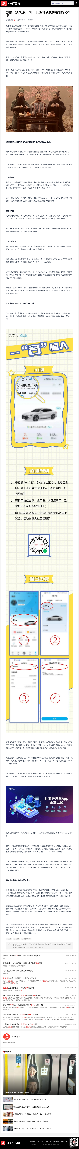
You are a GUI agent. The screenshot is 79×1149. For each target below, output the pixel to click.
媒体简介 (33, 1141)
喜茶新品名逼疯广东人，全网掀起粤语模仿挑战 (30, 1100)
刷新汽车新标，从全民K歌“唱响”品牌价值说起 (24, 1005)
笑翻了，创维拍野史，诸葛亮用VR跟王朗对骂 (21, 956)
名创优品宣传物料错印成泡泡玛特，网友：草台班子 (32, 1114)
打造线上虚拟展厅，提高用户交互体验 (19, 978)
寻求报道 (56, 1141)
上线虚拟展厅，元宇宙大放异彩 (19, 988)
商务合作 (64, 1141)
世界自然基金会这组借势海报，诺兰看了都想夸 (30, 1121)
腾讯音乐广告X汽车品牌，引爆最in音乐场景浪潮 (22, 963)
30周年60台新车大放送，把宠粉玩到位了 (22, 1024)
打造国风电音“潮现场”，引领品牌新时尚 (22, 995)
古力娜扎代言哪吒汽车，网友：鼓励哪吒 (18, 971)
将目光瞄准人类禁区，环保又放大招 (20, 1015)
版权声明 (48, 1141)
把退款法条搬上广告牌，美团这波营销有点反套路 (31, 1107)
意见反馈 (41, 1141)
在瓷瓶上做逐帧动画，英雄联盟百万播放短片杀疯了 (32, 1128)
